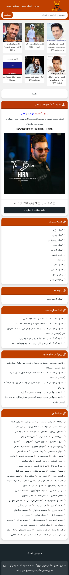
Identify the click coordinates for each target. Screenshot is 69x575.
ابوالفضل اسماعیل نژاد (37, 426)
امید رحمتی (20, 431)
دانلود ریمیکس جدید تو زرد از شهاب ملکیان (42, 392)
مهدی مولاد (22, 520)
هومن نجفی (41, 529)
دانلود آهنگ (42, 114)
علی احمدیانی (13, 475)
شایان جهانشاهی (55, 451)
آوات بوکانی (58, 426)
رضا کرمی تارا (57, 466)
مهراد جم (59, 525)
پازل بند (11, 529)
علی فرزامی (28, 480)
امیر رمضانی (57, 436)
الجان (43, 431)
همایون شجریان (27, 525)
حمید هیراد (43, 456)
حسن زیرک (58, 456)
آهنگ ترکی (58, 230)
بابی (16, 441)
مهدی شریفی (39, 520)
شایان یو (43, 475)
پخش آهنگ (33, 553)
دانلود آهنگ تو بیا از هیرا (48, 104)
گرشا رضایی (33, 534)
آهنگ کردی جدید (55, 299)
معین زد (26, 515)
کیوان (45, 534)
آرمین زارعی (30, 421)
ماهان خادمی (57, 495)
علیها (41, 485)
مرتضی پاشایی (24, 505)
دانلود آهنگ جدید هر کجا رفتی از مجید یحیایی (41, 338)
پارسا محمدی (25, 529)
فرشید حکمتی (56, 490)
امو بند (33, 431)
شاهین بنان (57, 475)
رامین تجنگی (57, 461)
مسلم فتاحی (40, 515)
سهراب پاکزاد (39, 471)
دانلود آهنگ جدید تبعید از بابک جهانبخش (43, 318)
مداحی (36, 6)
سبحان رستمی (56, 471)
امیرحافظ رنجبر (28, 436)
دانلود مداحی (57, 269)
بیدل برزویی (38, 446)
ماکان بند (42, 495)
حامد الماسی (22, 451)
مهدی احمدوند (56, 520)
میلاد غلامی (45, 525)
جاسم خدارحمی (21, 446)
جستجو (7, 15)
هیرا (34, 94)
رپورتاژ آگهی (57, 274)
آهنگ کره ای (57, 250)
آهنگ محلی (57, 254)
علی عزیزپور (43, 480)
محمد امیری (57, 510)
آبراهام (60, 421)
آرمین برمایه (46, 421)
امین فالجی (40, 441)
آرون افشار (15, 421)
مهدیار (10, 520)
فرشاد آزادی (28, 485)
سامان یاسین (23, 466)
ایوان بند (26, 441)
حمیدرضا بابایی (26, 456)
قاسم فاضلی (21, 490)
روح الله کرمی (40, 466)
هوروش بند (57, 529)
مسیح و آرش (57, 515)
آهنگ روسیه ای (55, 240)
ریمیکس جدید (12, 6)
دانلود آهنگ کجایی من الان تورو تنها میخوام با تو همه (37, 343)
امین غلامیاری (56, 441)
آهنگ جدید (27, 6)
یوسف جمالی (17, 534)
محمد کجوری (57, 505)
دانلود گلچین (57, 264)
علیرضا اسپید (13, 480)
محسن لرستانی (34, 500)
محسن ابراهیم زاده (54, 500)
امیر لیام (43, 436)
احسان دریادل (56, 431)
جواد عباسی (37, 451)
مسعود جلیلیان (40, 510)
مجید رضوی (27, 495)
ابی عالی (19, 426)
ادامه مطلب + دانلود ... (34, 210)
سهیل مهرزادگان (21, 471)
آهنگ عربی (58, 245)
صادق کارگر (29, 475)
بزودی (60, 259)
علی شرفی (58, 480)
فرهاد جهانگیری (38, 490)
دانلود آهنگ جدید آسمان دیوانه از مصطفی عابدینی (39, 323)
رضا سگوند (27, 461)
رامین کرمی (41, 461)
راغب (12, 456)
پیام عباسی (58, 534)
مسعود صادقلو (21, 510)
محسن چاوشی (15, 500)
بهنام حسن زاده (55, 446)
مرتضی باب (41, 505)
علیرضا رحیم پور (55, 485)
